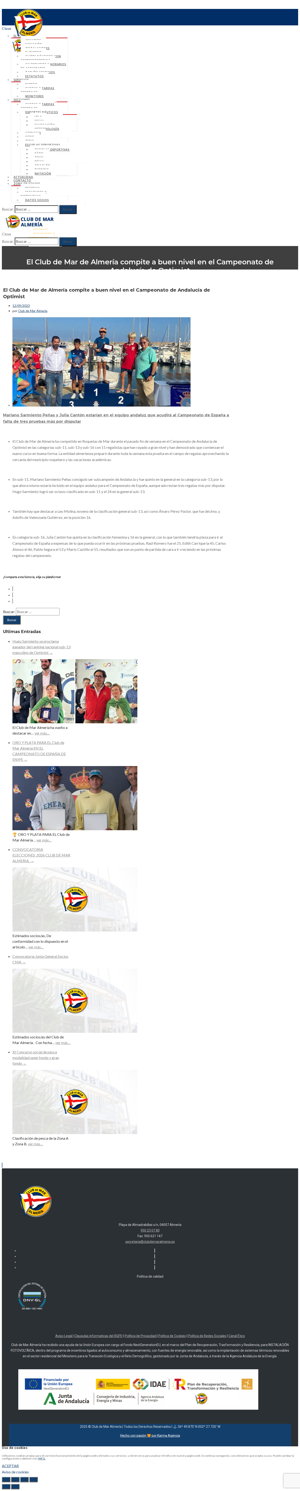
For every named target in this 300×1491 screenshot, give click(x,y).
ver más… (42, 733)
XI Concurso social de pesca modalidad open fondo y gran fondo (35, 1057)
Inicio (154, 282)
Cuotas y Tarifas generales (37, 90)
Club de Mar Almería (32, 311)
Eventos (154, 295)
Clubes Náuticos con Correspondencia (41, 58)
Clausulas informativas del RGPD (98, 1336)
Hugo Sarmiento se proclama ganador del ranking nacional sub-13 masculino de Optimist (41, 647)
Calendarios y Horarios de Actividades (43, 66)
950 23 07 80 (150, 1230)
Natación (43, 174)
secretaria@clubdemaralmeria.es (150, 1242)
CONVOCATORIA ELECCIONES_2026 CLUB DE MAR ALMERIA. (41, 855)
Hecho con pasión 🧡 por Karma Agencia (150, 1435)
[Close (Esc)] (6, 1479)
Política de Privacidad (141, 1336)
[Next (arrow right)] (15, 1486)
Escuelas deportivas (42, 145)
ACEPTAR (10, 1466)
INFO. (42, 1458)
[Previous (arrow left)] (6, 1486)
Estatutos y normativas (34, 194)
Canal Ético (237, 1336)
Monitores (34, 96)
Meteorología (47, 129)
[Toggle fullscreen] (24, 1479)
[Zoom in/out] (33, 1479)
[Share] (15, 1479)
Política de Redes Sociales (207, 1336)
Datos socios (37, 200)
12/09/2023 (21, 306)
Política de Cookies (172, 1336)
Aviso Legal (64, 1336)
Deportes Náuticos (41, 112)
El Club (19, 36)
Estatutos (34, 76)
